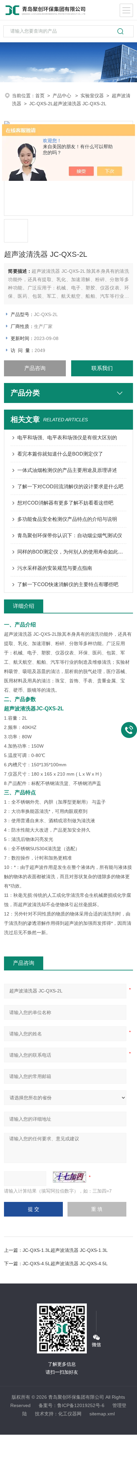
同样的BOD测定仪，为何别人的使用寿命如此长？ (71, 551)
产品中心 (62, 95)
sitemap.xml (102, 1413)
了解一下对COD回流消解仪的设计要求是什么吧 (70, 486)
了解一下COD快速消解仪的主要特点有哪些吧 (67, 584)
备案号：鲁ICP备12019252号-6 (71, 1405)
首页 (40, 95)
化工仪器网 (69, 1413)
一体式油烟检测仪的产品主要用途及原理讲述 (67, 470)
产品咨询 (35, 368)
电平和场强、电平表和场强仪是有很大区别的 (67, 437)
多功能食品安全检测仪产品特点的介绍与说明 (67, 519)
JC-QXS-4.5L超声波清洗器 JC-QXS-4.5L (65, 1263)
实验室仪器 (92, 95)
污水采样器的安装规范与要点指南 (54, 568)
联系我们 (102, 368)
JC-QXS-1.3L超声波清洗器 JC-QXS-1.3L (65, 1250)
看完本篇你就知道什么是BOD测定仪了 (60, 454)
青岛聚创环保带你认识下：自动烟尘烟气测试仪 (69, 535)
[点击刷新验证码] (69, 1177)
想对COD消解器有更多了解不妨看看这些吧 (65, 503)
